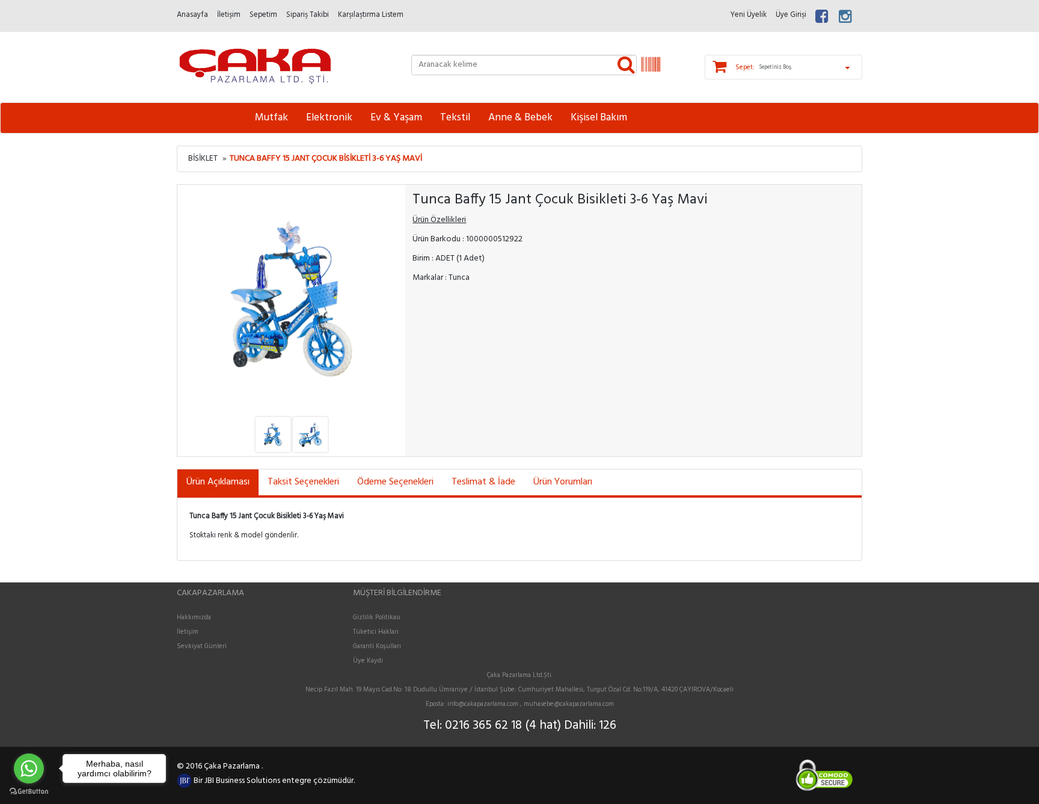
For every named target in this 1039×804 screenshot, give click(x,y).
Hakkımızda (194, 617)
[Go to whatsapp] (29, 768)
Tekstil (455, 118)
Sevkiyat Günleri (202, 646)
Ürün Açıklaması (218, 482)
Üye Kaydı (368, 660)
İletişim (187, 631)
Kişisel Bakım (599, 118)
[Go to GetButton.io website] (29, 792)
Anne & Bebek (520, 118)
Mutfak (271, 118)
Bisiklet (203, 158)
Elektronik (329, 118)
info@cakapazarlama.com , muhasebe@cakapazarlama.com (530, 704)
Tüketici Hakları (376, 631)
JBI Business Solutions (243, 781)
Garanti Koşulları (377, 646)
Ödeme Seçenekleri (395, 482)
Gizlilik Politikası (376, 617)
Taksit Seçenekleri (303, 482)
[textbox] (524, 65)
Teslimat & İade (483, 482)
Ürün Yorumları (562, 482)
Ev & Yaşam (396, 118)
